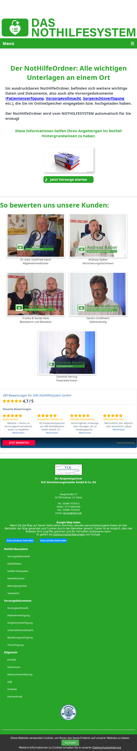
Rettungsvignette (17, 585)
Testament (13, 593)
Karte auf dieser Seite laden (20, 540)
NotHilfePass (14, 563)
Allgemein (11, 652)
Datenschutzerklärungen (69, 534)
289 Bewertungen (15, 395)
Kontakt (11, 659)
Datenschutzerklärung (106, 747)
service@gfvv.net (72, 513)
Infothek (12, 689)
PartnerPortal (14, 696)
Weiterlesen (18, 432)
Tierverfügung (15, 644)
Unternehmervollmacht (20, 630)
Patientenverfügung (18, 615)
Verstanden (70, 742)
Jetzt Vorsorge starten (68, 179)
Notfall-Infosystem (17, 571)
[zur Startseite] (68, 35)
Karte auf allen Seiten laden (53, 540)
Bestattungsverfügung (20, 637)
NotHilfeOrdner (16, 578)
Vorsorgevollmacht (17, 608)
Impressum (13, 667)
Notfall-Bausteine (16, 549)
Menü (8, 43)
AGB (9, 681)
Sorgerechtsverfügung (20, 622)
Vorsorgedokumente (18, 556)
